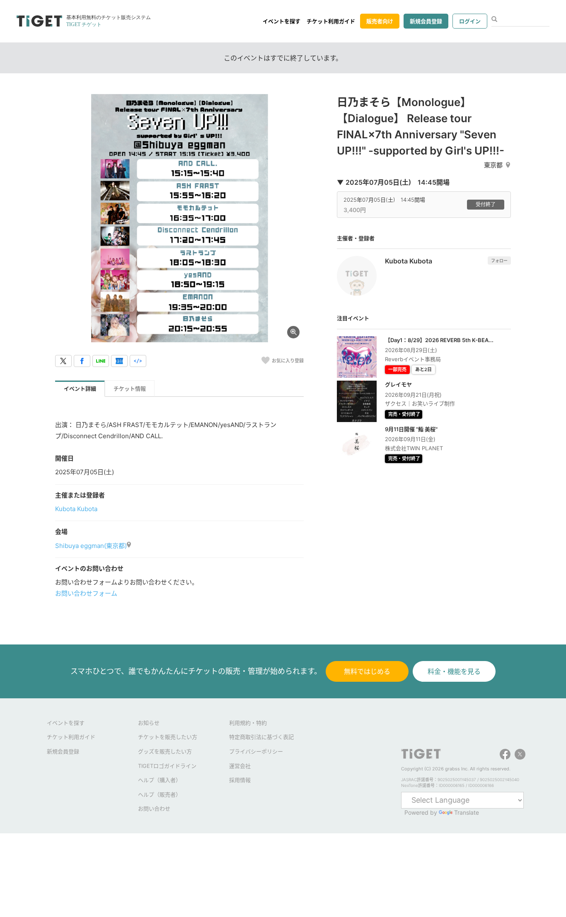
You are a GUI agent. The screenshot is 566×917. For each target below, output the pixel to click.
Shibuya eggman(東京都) (91, 546)
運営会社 (240, 766)
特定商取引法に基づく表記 (261, 737)
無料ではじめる (367, 671)
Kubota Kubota (76, 509)
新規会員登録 (426, 21)
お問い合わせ (154, 808)
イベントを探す (281, 21)
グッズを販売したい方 (165, 751)
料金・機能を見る (454, 671)
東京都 (493, 165)
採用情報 (240, 780)
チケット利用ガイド (331, 21)
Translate (466, 812)
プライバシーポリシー (256, 751)
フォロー (499, 260)
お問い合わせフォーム (86, 593)
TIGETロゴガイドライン (167, 766)
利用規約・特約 (248, 722)
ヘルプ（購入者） (159, 780)
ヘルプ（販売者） (159, 794)
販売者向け (379, 21)
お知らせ (149, 722)
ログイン (470, 21)
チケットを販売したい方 (167, 737)
